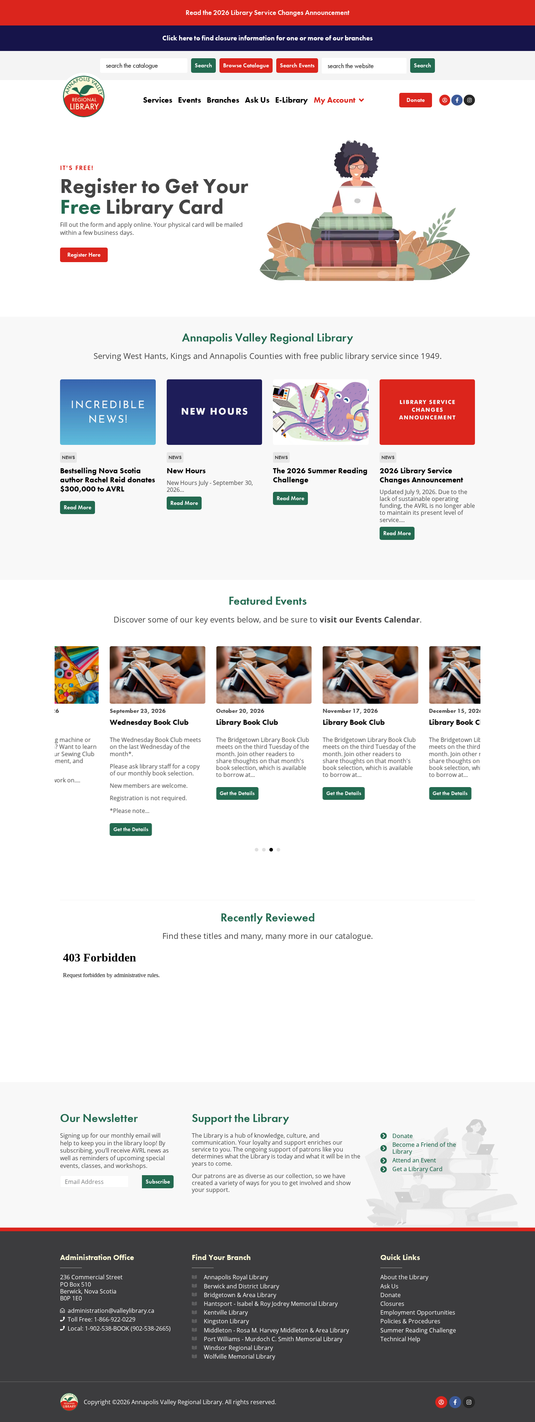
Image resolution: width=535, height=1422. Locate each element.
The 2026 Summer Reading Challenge (320, 475)
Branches (223, 100)
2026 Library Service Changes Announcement (421, 475)
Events (189, 100)
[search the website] (364, 66)
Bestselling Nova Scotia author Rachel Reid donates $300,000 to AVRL (107, 480)
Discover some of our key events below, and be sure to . (268, 619)
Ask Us (257, 100)
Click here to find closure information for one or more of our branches (267, 38)
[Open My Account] (361, 100)
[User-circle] (445, 100)
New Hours (186, 470)
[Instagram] (469, 100)
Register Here (83, 254)
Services (158, 100)
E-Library (291, 100)
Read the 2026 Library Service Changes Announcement (267, 12)
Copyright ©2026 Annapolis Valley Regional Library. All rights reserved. (180, 1402)
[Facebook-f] (457, 100)
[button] (256, 850)
